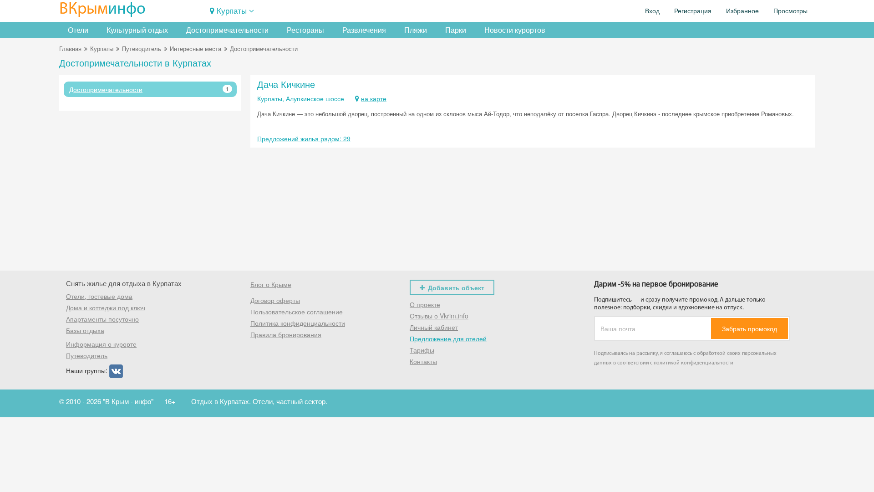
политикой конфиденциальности (693, 363)
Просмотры (790, 11)
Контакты (423, 361)
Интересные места (195, 48)
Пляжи (415, 30)
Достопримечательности (227, 30)
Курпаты (232, 10)
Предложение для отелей (448, 338)
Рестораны (305, 30)
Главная (70, 48)
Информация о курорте (101, 343)
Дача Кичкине (286, 84)
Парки (455, 30)
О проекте (425, 304)
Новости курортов (514, 30)
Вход (652, 11)
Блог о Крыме (270, 284)
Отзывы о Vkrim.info (439, 315)
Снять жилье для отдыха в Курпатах (124, 283)
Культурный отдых (137, 30)
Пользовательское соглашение (296, 311)
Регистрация (692, 11)
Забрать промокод (749, 328)
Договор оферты (275, 300)
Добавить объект (456, 287)
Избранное (742, 11)
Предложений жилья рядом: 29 (304, 138)
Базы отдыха (85, 330)
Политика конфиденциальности (297, 323)
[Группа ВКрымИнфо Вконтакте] (116, 370)
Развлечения (364, 30)
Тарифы (422, 349)
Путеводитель (141, 48)
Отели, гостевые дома (99, 296)
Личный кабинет (434, 327)
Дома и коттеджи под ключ (105, 307)
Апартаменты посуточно (102, 318)
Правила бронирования (285, 334)
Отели (78, 30)
